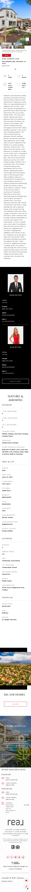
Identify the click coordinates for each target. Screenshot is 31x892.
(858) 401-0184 (7, 309)
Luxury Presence (15, 869)
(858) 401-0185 (7, 360)
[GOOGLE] (19, 857)
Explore (15, 704)
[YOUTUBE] (15, 857)
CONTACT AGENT (15, 381)
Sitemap (20, 878)
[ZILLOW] (23, 857)
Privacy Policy (7, 881)
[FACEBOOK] (8, 857)
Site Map (26, 805)
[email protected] (17, 51)
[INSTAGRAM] (11, 857)
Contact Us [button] (15, 756)
